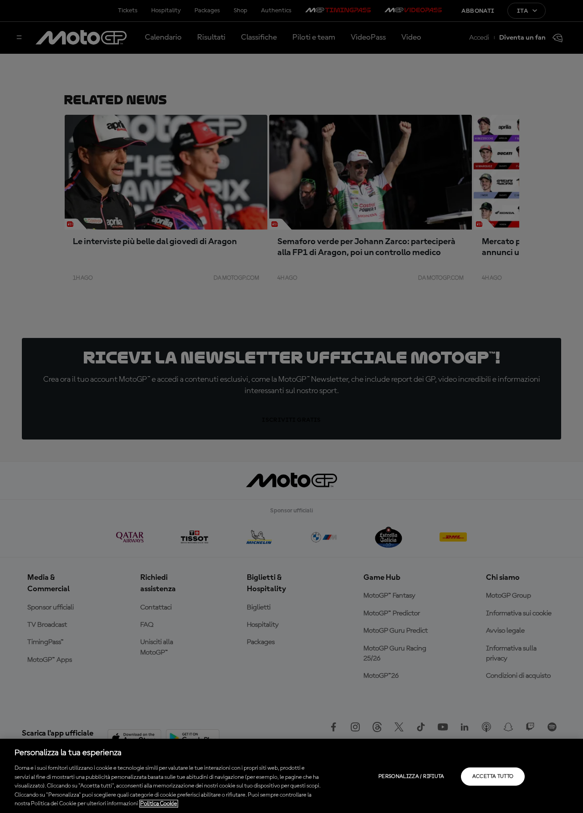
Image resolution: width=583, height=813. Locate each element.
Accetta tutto (493, 776)
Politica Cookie (158, 804)
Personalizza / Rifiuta (411, 776)
